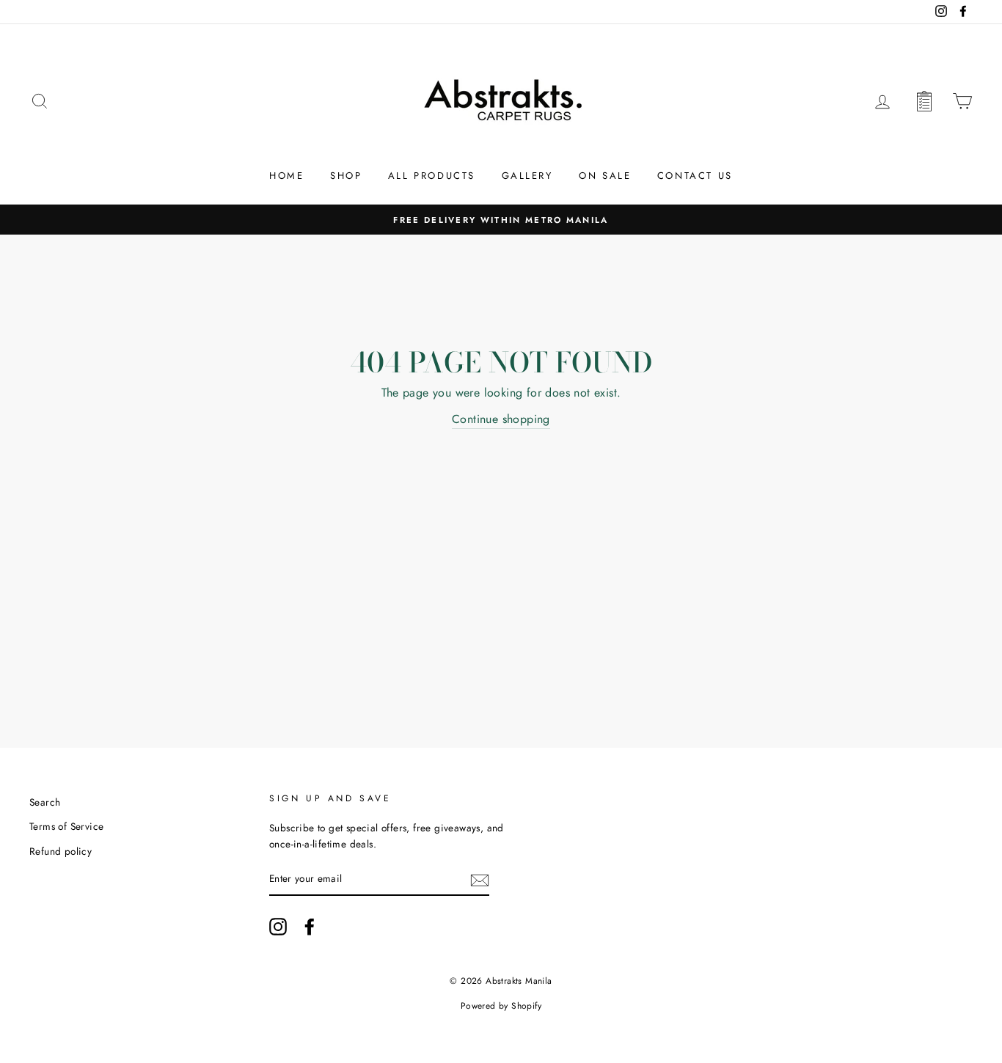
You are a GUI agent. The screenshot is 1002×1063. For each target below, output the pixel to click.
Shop (346, 176)
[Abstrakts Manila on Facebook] (309, 926)
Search (44, 802)
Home (286, 176)
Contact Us (695, 176)
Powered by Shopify (501, 1005)
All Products (431, 176)
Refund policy (60, 851)
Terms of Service (66, 826)
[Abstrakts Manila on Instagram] (278, 926)
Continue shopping (501, 419)
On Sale (605, 176)
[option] (501, 220)
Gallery (527, 176)
